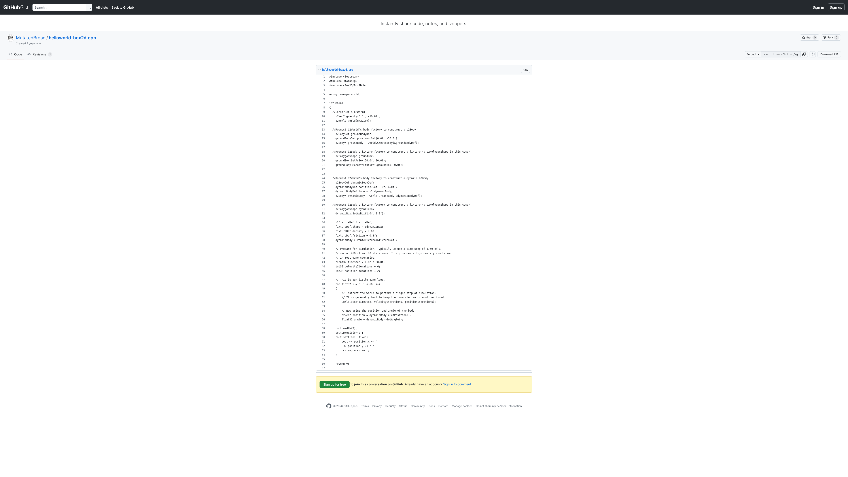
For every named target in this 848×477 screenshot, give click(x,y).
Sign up (836, 7)
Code (18, 54)
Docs (431, 406)
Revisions (42, 54)
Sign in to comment (457, 384)
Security (390, 406)
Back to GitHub (123, 7)
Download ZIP (829, 54)
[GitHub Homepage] (328, 406)
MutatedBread (30, 37)
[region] (424, 222)
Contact (443, 406)
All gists (102, 7)
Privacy (377, 406)
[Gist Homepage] (16, 7)
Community (418, 406)
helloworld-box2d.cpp (72, 37)
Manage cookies (462, 406)
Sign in (818, 7)
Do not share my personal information (499, 406)
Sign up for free (334, 384)
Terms (365, 406)
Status (403, 406)
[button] (804, 54)
